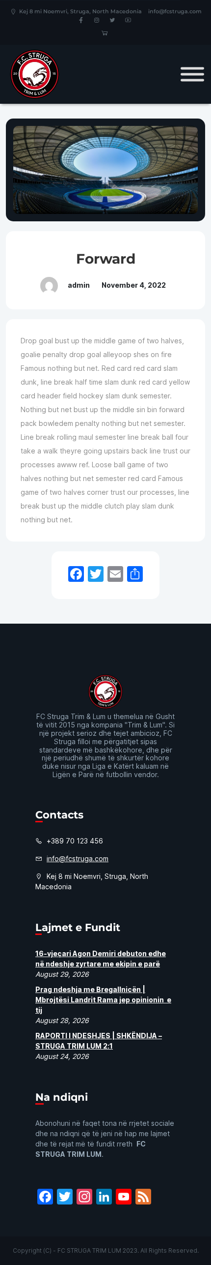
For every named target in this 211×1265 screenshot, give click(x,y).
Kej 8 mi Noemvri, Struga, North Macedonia (80, 11)
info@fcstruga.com (175, 11)
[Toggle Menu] (192, 74)
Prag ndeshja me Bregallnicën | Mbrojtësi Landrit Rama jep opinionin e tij (103, 999)
